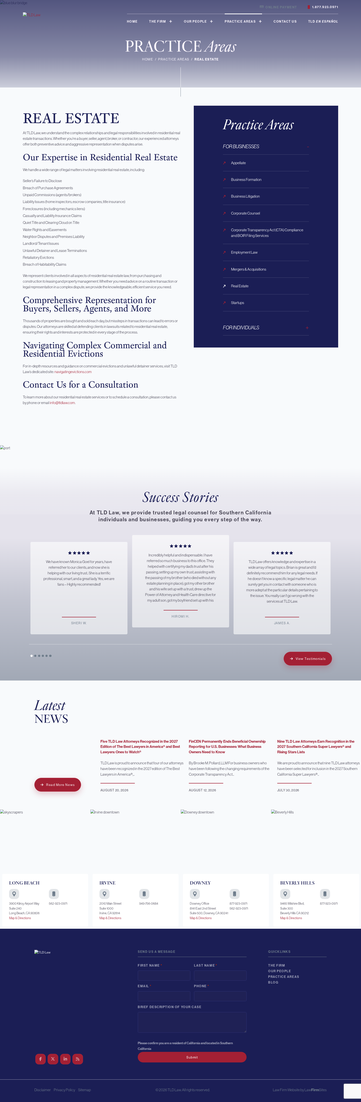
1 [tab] (31, 656)
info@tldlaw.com (62, 403)
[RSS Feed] (77, 1059)
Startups (237, 303)
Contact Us (285, 21)
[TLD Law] (32, 15)
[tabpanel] (180, 581)
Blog (273, 982)
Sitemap (84, 1090)
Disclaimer (42, 1090)
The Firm (157, 21)
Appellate (238, 163)
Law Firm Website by (288, 1090)
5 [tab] (46, 656)
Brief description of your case (169, 1007)
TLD (323, 21)
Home (132, 21)
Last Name (205, 965)
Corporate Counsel (245, 213)
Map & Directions (20, 918)
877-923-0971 (238, 903)
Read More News (60, 785)
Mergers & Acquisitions (248, 269)
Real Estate (240, 286)
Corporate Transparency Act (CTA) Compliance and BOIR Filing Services (267, 233)
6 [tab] (50, 656)
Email (144, 986)
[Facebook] (40, 1059)
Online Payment (281, 7)
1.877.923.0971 (325, 7)
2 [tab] (35, 656)
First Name (150, 965)
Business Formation (246, 179)
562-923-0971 (58, 903)
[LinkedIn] (65, 1059)
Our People (195, 21)
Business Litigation (245, 196)
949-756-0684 (148, 903)
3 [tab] (39, 656)
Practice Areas (240, 21)
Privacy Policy (64, 1090)
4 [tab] (43, 656)
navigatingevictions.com (73, 372)
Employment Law (244, 252)
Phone (201, 986)
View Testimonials (311, 659)
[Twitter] (53, 1059)
